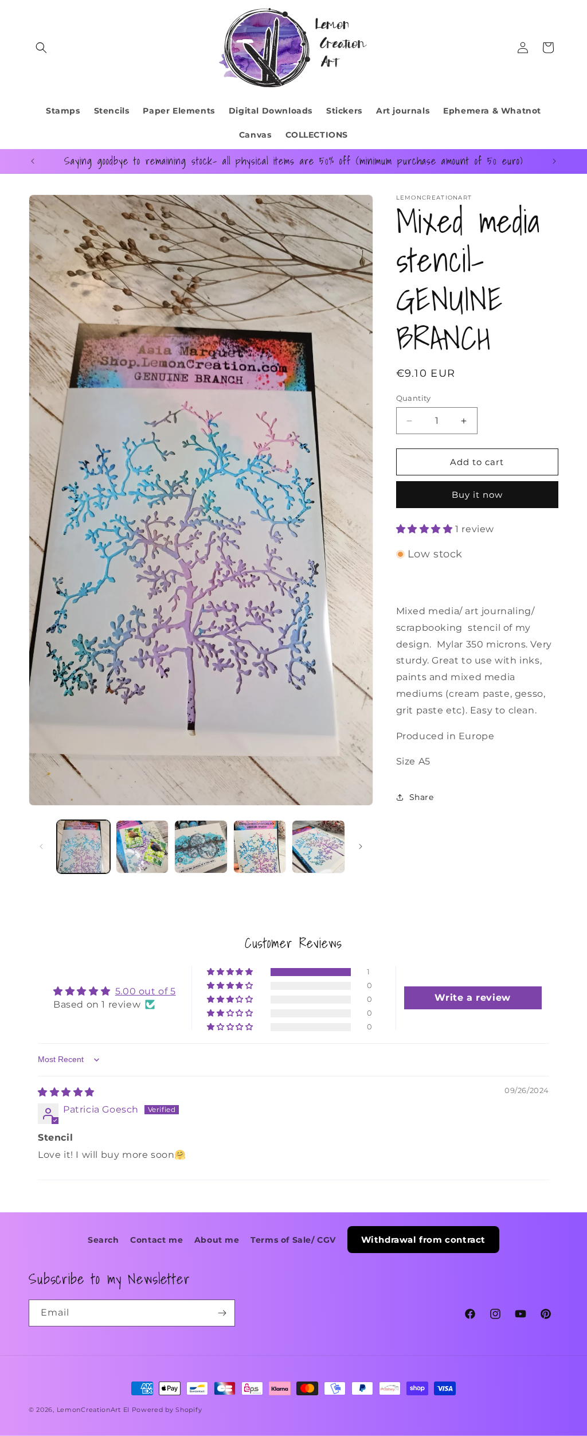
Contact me (156, 1240)
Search (103, 1240)
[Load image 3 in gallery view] (201, 846)
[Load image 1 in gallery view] (83, 846)
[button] (41, 47)
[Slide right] (360, 846)
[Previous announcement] (32, 161)
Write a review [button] (472, 997)
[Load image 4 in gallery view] (260, 846)
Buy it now (477, 494)
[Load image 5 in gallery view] (318, 846)
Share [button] (421, 797)
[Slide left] (41, 846)
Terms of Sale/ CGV (293, 1240)
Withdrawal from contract (423, 1239)
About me (217, 1240)
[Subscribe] (221, 1313)
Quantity (413, 398)
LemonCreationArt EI (93, 1410)
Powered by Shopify (167, 1410)
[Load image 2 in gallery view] (142, 846)
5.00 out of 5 (145, 991)
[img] (66, 1092)
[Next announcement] (554, 161)
